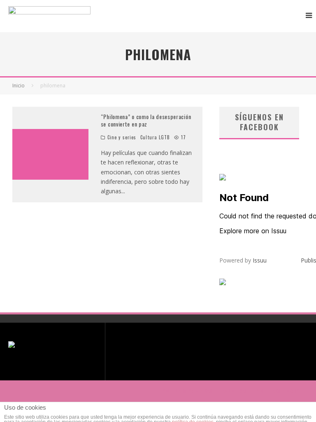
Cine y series (121, 137)
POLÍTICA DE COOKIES (278, 391)
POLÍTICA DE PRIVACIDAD (188, 391)
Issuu (260, 260)
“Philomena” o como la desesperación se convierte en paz (146, 120)
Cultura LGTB (155, 137)
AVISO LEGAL (234, 391)
